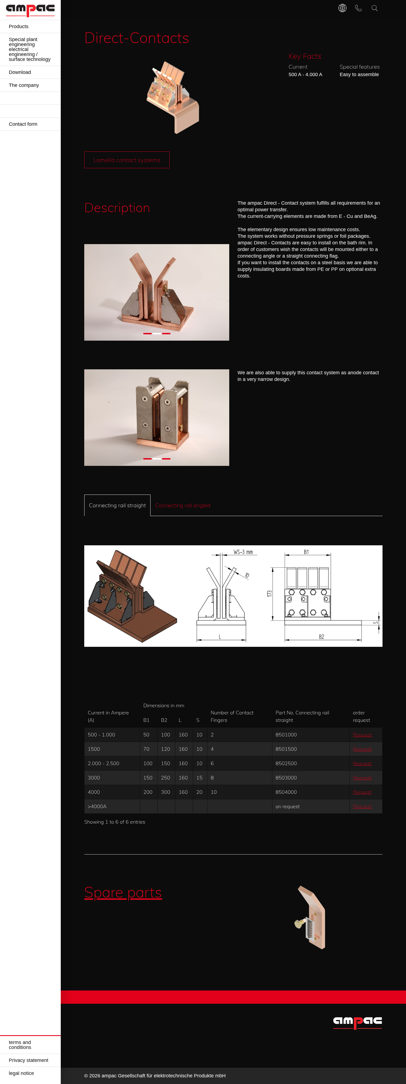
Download (20, 72)
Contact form (23, 124)
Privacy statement (28, 1060)
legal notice (21, 1073)
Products (18, 26)
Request (362, 734)
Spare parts (123, 892)
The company (24, 85)
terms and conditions (20, 1045)
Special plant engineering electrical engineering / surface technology (30, 49)
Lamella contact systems (126, 160)
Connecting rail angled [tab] (182, 505)
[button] (147, 333)
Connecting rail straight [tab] (117, 505)
